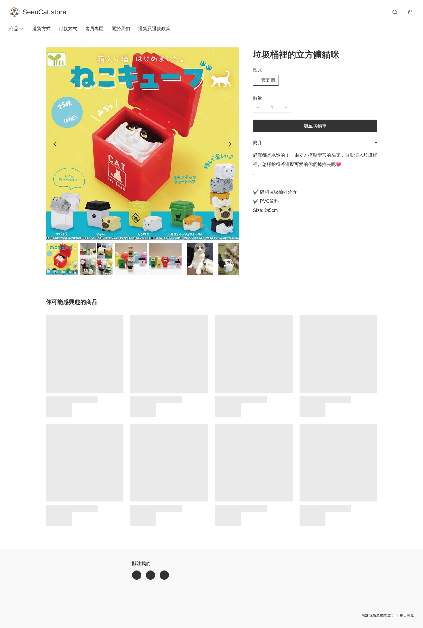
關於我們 (121, 28)
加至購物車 (315, 125)
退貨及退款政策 (154, 28)
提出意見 (407, 615)
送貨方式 (41, 28)
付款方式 (68, 28)
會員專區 (94, 28)
